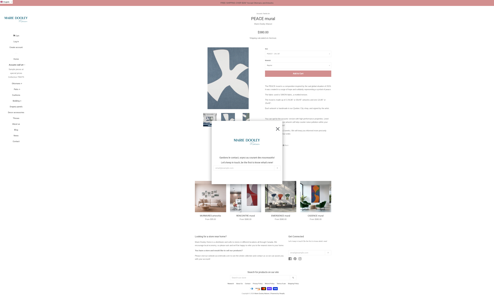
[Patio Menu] (19, 89)
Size (266, 49)
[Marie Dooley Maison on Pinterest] (295, 259)
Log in (16, 41)
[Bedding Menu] (21, 101)
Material (268, 60)
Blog (16, 130)
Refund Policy (269, 284)
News (16, 135)
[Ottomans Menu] (21, 83)
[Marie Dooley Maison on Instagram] (300, 259)
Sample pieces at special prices (16, 71)
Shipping (253, 38)
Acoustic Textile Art (263, 14)
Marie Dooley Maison (263, 24)
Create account (16, 47)
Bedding (16, 101)
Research (231, 284)
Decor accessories (16, 112)
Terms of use (281, 284)
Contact (16, 141)
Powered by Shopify (278, 293)
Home (16, 59)
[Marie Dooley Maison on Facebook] (290, 259)
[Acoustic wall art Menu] (24, 65)
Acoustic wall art (16, 65)
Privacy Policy (258, 284)
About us (16, 124)
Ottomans (16, 83)
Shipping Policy (293, 284)
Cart (17, 36)
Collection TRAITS (16, 77)
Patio (16, 89)
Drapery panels (16, 107)
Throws (16, 118)
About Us (239, 284)
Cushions (16, 95)
